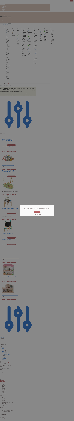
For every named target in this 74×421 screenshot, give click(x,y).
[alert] (37, 210)
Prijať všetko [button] (37, 212)
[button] (37, 214)
